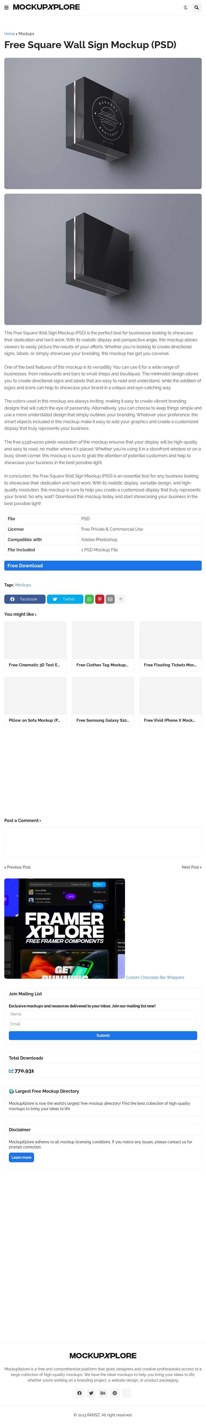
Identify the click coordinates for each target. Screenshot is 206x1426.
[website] (126, 1393)
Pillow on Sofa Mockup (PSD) (35, 720)
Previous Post (19, 867)
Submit (103, 1035)
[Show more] (120, 599)
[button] (6, 7)
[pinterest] (114, 1393)
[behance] (103, 1393)
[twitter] (91, 1393)
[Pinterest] (99, 599)
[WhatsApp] (89, 599)
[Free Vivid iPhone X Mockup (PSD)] (170, 695)
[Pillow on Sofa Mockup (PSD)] (35, 695)
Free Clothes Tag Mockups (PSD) (103, 665)
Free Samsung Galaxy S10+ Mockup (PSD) (103, 720)
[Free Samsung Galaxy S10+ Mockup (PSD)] (103, 695)
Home (9, 34)
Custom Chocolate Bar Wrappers (155, 977)
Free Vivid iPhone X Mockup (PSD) (170, 720)
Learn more (21, 1157)
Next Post (190, 867)
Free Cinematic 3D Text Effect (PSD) (35, 665)
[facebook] (79, 1393)
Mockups (26, 34)
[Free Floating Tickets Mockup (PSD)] (170, 640)
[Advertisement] (103, 772)
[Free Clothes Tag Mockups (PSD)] (103, 640)
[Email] (110, 599)
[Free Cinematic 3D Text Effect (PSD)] (35, 640)
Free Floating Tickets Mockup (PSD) (170, 665)
